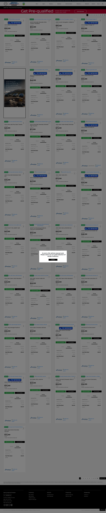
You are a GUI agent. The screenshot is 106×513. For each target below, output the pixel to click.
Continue (53, 259)
